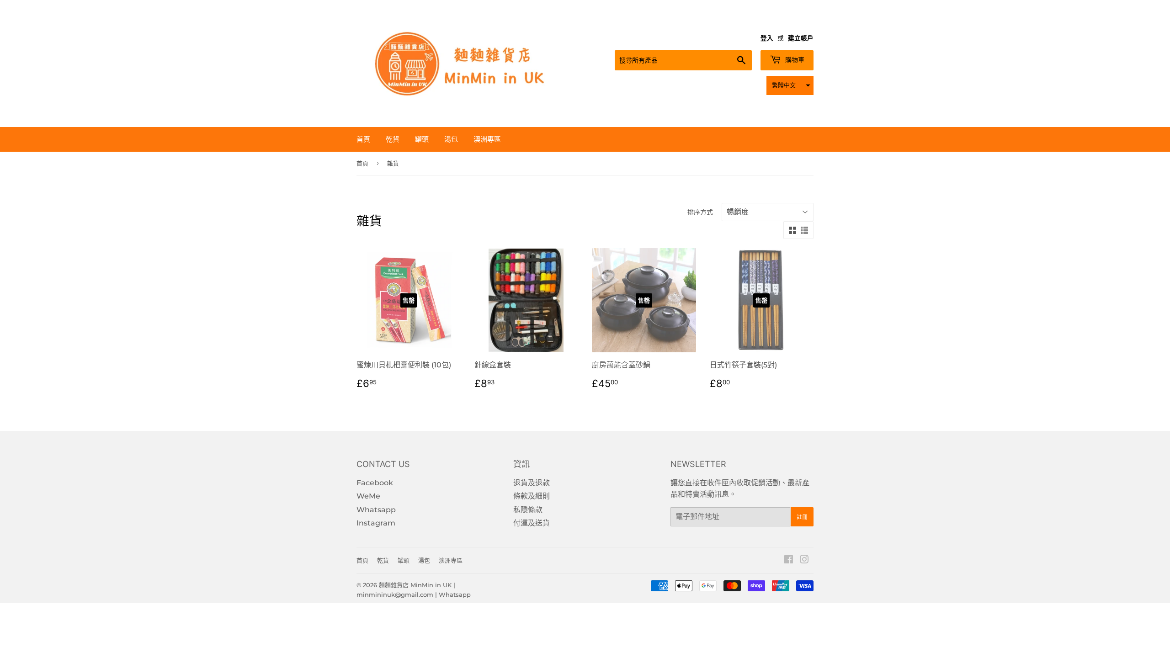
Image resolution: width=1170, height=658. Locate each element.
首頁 (363, 139)
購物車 (793, 60)
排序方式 (700, 212)
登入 (766, 38)
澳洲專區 (487, 139)
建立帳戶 (801, 38)
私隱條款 (527, 509)
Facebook (374, 482)
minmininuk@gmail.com (394, 594)
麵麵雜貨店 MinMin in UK (415, 585)
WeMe (368, 496)
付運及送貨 (531, 523)
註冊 (802, 517)
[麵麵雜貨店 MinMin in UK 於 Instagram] (804, 560)
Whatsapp (376, 509)
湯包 (451, 139)
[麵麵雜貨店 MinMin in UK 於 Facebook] (788, 560)
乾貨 (392, 139)
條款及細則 (531, 496)
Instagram (375, 523)
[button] (790, 85)
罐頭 (422, 139)
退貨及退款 (531, 482)
